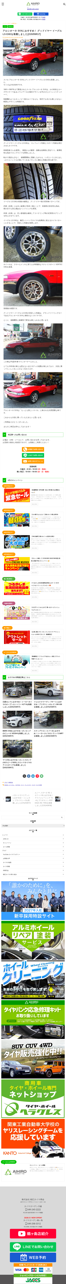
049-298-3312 (34, 1223)
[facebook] (28, 776)
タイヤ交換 (39, 785)
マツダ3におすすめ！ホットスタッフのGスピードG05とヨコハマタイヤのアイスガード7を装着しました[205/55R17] (17, 764)
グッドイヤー (28, 785)
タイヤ (33, 785)
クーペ (22, 785)
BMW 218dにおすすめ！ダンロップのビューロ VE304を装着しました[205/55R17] (17, 733)
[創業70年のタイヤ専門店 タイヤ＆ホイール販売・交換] (33, 4)
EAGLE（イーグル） (9, 785)
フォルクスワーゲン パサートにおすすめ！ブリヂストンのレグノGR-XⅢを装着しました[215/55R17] (48, 704)
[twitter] (24, 776)
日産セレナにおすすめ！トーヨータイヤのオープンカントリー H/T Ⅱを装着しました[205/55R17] (17, 704)
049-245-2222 (33, 9)
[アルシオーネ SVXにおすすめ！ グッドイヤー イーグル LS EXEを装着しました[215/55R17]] (33, 776)
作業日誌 (10, 782)
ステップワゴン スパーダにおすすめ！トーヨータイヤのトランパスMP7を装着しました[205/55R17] (48, 733)
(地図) (43, 17)
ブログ (6, 782)
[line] (41, 776)
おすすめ (17, 785)
